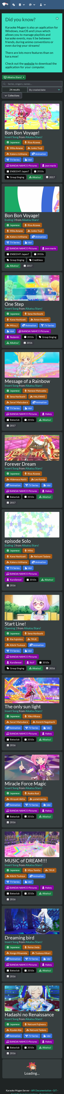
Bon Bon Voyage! (22, 132)
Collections (13, 95)
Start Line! (15, 623)
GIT (55, 1090)
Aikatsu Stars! (33, 137)
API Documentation (41, 1090)
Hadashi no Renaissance (29, 1014)
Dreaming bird (19, 937)
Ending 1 (10, 545)
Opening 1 (11, 628)
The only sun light (23, 706)
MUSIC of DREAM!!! (26, 860)
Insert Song (11, 137)
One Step (14, 304)
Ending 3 (10, 220)
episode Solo (18, 541)
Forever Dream (20, 464)
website (29, 63)
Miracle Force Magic (25, 783)
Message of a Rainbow (27, 381)
